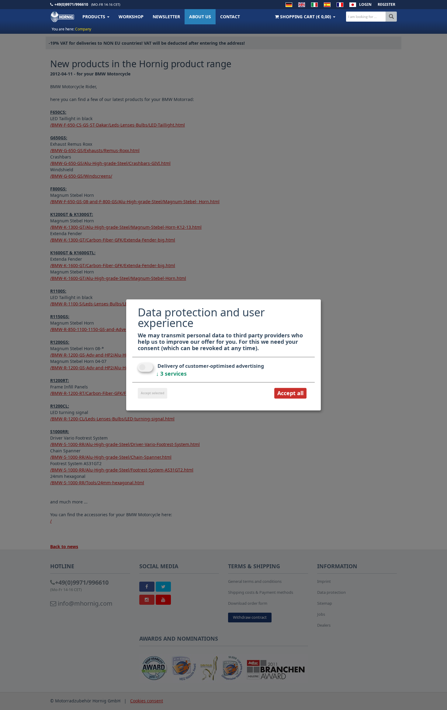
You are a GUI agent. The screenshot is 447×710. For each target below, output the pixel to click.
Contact (230, 16)
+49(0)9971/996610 (71, 4)
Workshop (131, 16)
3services (171, 373)
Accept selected (152, 393)
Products (94, 16)
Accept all (290, 393)
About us (200, 16)
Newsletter (166, 16)
